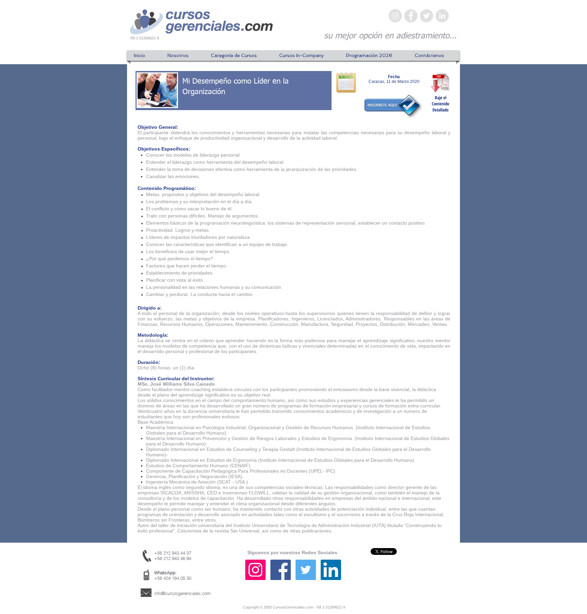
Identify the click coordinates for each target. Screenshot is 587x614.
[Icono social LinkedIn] (331, 570)
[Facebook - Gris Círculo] (410, 15)
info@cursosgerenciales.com (182, 593)
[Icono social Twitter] (306, 570)
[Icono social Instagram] (255, 570)
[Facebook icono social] (280, 570)
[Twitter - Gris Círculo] (426, 15)
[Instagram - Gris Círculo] (395, 15)
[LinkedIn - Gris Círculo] (442, 15)
